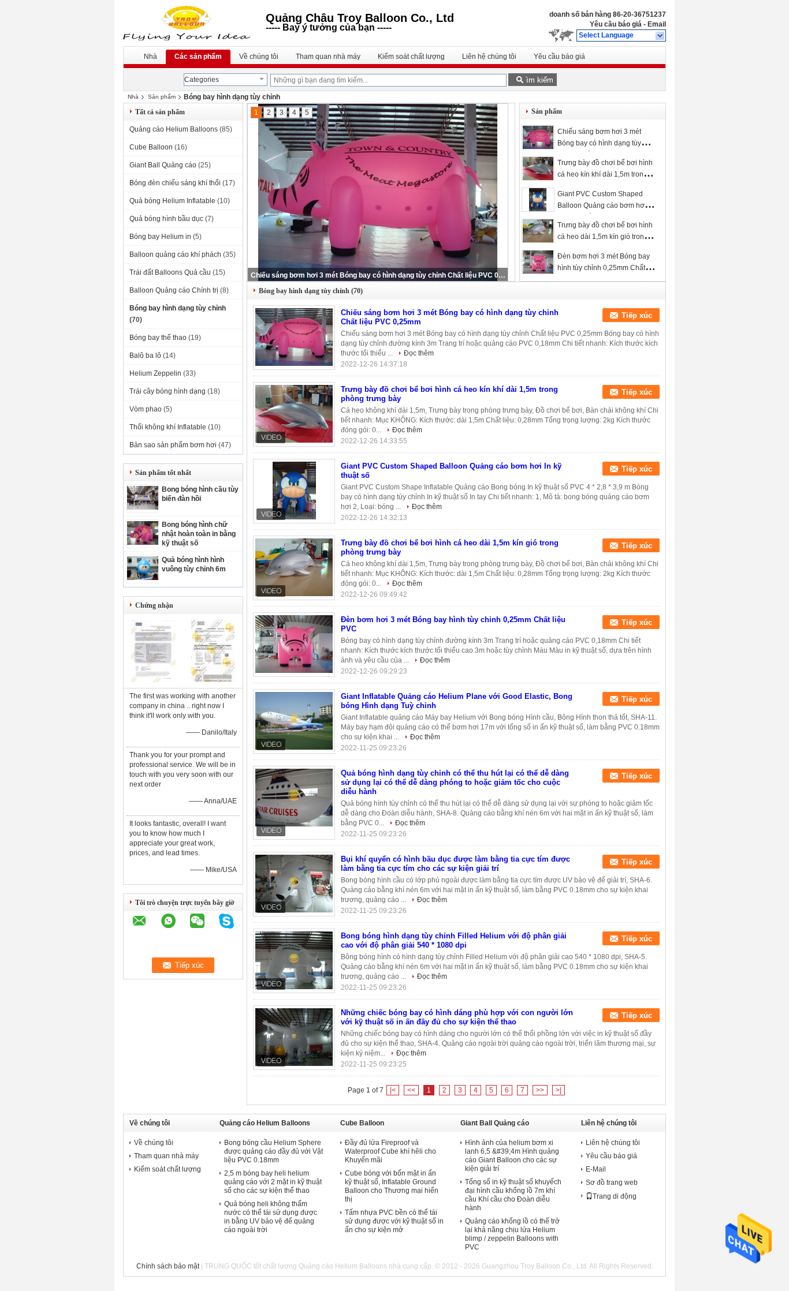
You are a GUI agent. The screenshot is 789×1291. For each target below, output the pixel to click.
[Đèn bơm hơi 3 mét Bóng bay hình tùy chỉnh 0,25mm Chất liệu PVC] (538, 262)
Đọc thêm (419, 353)
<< (411, 1090)
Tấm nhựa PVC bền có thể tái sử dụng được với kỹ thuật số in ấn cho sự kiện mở (394, 1221)
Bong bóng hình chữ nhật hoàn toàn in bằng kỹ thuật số (199, 534)
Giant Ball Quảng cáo (162, 165)
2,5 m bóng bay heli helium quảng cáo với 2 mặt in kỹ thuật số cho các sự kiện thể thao (273, 1182)
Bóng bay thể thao (158, 338)
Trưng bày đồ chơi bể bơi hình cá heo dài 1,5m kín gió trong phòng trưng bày (605, 236)
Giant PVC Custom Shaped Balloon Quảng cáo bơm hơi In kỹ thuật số (605, 205)
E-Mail (596, 1169)
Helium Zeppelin (155, 373)
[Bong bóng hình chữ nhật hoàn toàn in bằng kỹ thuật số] (142, 542)
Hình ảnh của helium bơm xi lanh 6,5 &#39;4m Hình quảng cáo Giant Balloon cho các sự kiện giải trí (512, 1156)
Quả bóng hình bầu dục (166, 219)
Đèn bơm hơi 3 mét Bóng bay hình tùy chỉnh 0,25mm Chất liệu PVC (603, 267)
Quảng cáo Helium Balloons (173, 129)
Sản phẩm (162, 96)
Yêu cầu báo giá (616, 24)
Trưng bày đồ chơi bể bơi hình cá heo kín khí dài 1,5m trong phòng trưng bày (378, 275)
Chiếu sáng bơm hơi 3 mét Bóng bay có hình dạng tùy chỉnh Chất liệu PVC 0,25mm (602, 143)
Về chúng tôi (258, 57)
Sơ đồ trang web (612, 1182)
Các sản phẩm (198, 57)
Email (656, 24)
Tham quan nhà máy (328, 57)
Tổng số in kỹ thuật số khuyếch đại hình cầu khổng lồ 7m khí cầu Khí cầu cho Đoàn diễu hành (513, 1195)
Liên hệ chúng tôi (489, 57)
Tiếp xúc (636, 315)
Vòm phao (145, 409)
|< (393, 1090)
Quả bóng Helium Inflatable (172, 201)
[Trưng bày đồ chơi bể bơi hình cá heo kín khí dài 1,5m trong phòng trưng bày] (538, 168)
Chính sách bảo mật (167, 1266)
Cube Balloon (151, 147)
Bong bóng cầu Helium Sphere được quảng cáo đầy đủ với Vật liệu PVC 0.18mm (273, 1151)
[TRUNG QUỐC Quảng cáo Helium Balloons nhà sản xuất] (194, 23)
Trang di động (615, 1196)
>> (540, 1090)
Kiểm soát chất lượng (411, 57)
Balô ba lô (145, 355)
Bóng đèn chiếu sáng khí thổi (175, 183)
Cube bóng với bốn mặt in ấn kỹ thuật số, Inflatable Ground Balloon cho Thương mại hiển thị (391, 1186)
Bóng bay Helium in (160, 237)
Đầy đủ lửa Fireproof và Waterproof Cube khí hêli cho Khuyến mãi (390, 1151)
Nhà (150, 57)
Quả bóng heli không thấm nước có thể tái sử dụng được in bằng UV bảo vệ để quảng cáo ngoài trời (270, 1217)
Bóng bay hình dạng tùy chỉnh (177, 308)
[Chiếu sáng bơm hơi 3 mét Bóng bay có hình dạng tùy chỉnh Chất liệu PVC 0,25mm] (538, 137)
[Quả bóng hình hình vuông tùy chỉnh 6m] (142, 578)
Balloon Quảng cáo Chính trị (173, 290)
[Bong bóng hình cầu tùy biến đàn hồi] (142, 507)
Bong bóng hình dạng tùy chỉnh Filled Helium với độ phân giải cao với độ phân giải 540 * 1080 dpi (454, 940)
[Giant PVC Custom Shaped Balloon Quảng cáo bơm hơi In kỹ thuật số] (538, 200)
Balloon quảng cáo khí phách (175, 254)
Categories (201, 80)
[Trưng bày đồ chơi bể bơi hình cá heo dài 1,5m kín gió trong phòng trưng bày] (538, 231)
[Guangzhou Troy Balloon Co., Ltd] (660, 36)
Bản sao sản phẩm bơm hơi (173, 445)
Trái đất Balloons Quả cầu (170, 272)
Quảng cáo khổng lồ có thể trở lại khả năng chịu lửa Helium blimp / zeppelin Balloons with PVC (512, 1234)
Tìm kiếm (537, 80)
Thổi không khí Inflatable (167, 427)
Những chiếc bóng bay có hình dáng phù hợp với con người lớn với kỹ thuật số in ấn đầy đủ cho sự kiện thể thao (457, 1017)
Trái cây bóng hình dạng (167, 391)
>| (558, 1090)
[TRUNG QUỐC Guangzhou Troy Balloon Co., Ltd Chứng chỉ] (153, 680)
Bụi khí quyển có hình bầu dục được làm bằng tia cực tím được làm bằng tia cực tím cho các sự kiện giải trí (455, 864)
